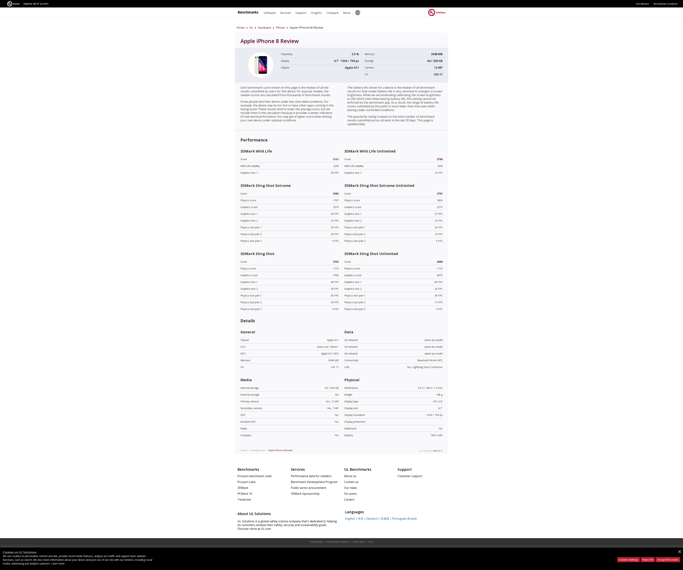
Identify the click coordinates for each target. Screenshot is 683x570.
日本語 (385, 519)
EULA (370, 541)
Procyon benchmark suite (254, 476)
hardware (264, 28)
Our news (350, 488)
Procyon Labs (246, 482)
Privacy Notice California (337, 541)
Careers (349, 499)
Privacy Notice (316, 541)
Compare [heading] (332, 13)
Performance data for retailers (311, 476)
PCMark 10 (244, 494)
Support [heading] (300, 13)
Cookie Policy (359, 541)
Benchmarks (248, 12)
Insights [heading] (316, 13)
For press (350, 494)
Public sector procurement (308, 488)
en (251, 28)
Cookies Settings (628, 559)
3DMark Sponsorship (305, 494)
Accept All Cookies (668, 559)
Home (241, 28)
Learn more (58, 563)
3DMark (242, 488)
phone (280, 28)
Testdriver (244, 499)
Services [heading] (285, 13)
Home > (244, 450)
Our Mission (642, 4)
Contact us (351, 482)
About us (350, 476)
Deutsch (372, 519)
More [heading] (346, 13)
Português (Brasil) (404, 519)
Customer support (410, 476)
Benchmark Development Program (314, 482)
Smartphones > (258, 450)
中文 (361, 519)
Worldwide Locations (665, 4)
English (350, 519)
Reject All (648, 559)
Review (280, 450)
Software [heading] (270, 13)
